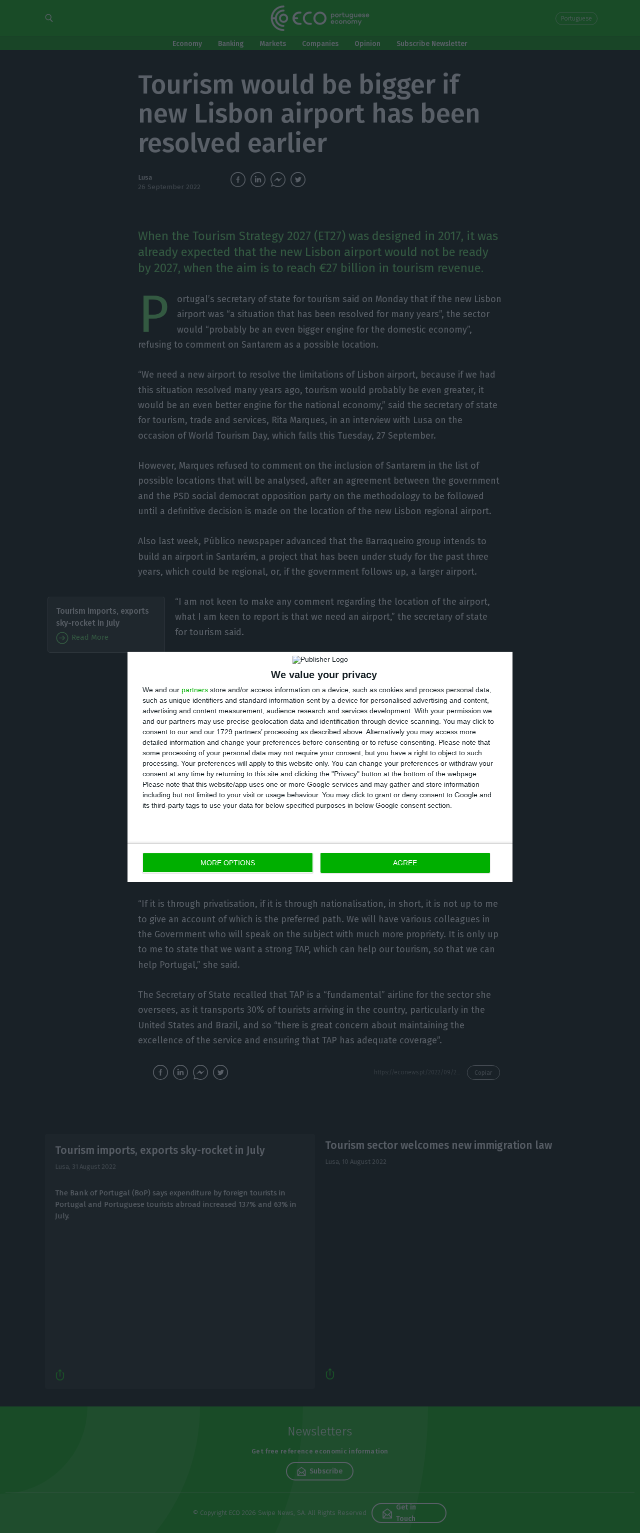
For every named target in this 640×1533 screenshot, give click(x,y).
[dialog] (320, 767)
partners (195, 689)
